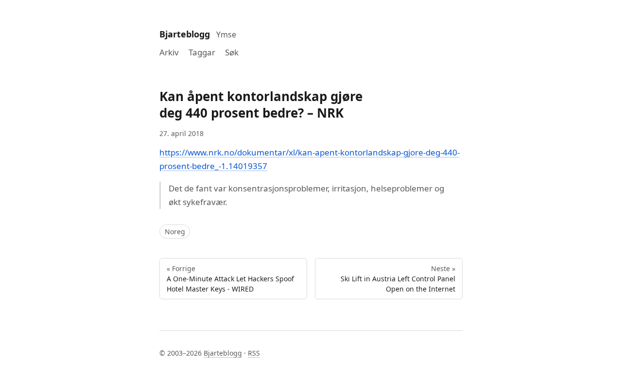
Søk (232, 52)
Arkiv (169, 52)
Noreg (175, 231)
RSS (254, 353)
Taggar (202, 52)
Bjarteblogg (184, 34)
